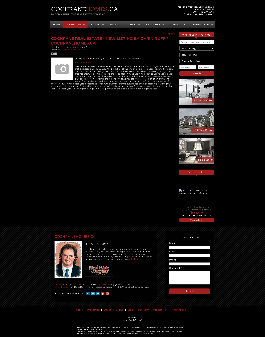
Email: (172, 251)
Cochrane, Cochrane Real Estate (72, 50)
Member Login (178, 310)
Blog (130, 310)
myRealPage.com (132, 320)
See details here (83, 62)
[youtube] (103, 293)
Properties (93, 310)
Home (56, 24)
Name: (173, 243)
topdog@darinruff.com (202, 14)
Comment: (175, 268)
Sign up (210, 7)
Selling (119, 310)
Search (197, 73)
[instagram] (108, 293)
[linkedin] (98, 293)
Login (201, 7)
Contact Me (177, 24)
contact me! (133, 259)
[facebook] (88, 293)
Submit (189, 291)
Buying (107, 310)
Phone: (173, 260)
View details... (196, 220)
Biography (143, 310)
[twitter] (93, 293)
